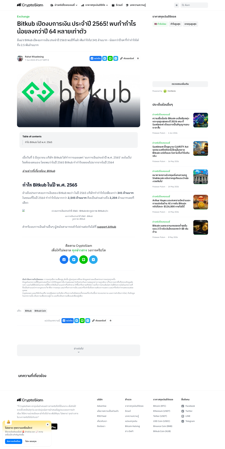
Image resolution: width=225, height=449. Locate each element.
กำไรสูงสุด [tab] (175, 24)
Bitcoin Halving (132, 426)
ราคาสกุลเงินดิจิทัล (95, 5)
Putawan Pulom (158, 133)
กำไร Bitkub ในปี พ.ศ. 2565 (38, 142)
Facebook (190, 406)
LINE (188, 416)
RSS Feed (101, 416)
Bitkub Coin (40, 311)
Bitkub (28, 311)
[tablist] (180, 23)
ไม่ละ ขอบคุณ (30, 441)
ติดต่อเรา (101, 426)
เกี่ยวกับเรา (102, 421)
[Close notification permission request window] (47, 424)
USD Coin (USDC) (161, 421)
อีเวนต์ (119, 5)
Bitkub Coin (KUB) (162, 431)
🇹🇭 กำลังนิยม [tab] (160, 24)
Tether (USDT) (160, 416)
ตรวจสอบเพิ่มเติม (180, 84)
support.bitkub (106, 227)
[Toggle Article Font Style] (138, 58)
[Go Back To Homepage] (30, 5)
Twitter (189, 411)
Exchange (23, 16)
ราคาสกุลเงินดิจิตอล (134, 406)
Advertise (101, 406)
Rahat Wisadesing (34, 57)
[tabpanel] (180, 54)
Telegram (190, 421)
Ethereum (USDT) (161, 411)
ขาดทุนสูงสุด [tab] (190, 24)
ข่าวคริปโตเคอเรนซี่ (65, 5)
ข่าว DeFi (129, 431)
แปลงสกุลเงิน (131, 421)
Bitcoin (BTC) (159, 406)
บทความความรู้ (138, 5)
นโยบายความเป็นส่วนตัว (107, 411)
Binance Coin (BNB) (162, 426)
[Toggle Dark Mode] (176, 5)
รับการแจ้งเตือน (13, 441)
